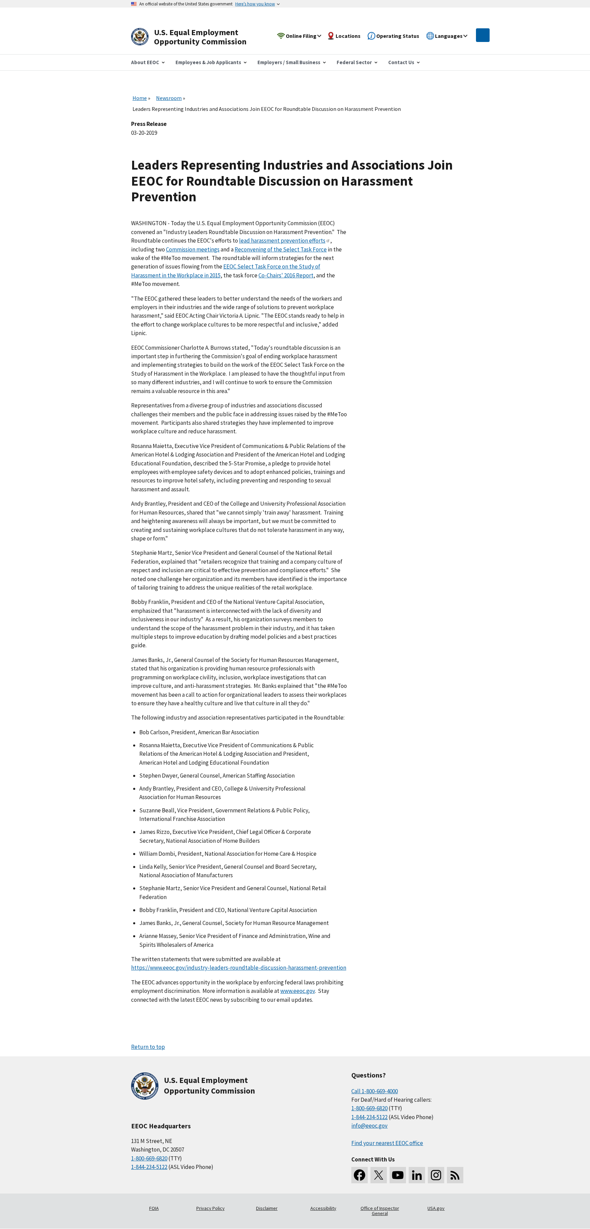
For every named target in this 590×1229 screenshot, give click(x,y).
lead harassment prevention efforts (282, 240)
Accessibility (323, 1208)
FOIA (154, 1208)
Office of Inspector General (380, 1211)
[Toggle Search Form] (483, 35)
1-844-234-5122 (149, 1167)
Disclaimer (267, 1208)
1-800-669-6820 (149, 1158)
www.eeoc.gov (297, 991)
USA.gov (436, 1208)
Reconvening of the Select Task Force (281, 249)
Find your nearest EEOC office (387, 1143)
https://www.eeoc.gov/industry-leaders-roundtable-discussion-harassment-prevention (238, 967)
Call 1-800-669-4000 (374, 1091)
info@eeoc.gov (369, 1125)
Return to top (148, 1047)
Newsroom (169, 98)
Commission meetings (193, 249)
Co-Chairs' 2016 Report (285, 275)
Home (139, 98)
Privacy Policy (210, 1208)
